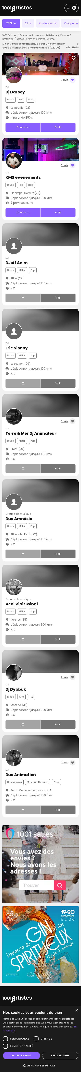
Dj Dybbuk (16, 689)
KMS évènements (23, 177)
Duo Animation (21, 774)
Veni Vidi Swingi (22, 604)
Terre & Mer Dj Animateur (31, 433)
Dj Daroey (15, 92)
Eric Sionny (17, 348)
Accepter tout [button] (21, 1055)
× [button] (76, 1010)
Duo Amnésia (19, 518)
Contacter (23, 127)
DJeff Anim (17, 262)
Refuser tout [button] (60, 1055)
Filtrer (12, 23)
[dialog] (40, 1039)
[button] (40, 1065)
